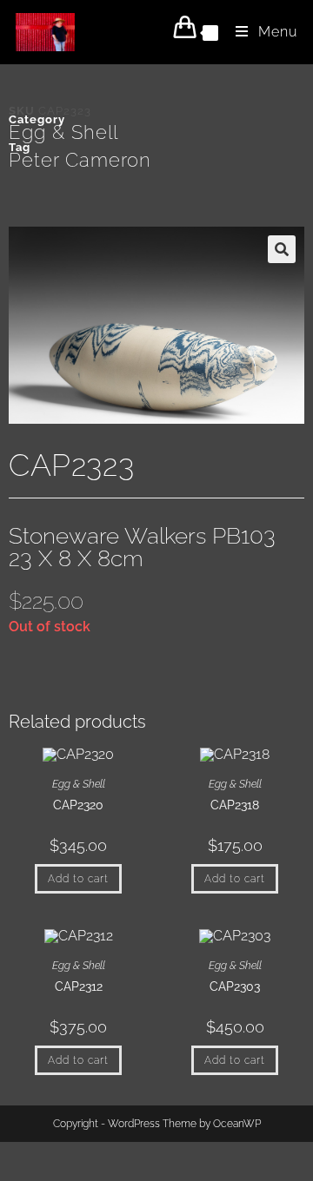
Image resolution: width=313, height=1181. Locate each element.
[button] (282, 249)
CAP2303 (235, 986)
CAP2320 (78, 805)
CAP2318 (234, 805)
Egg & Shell (63, 132)
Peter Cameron (80, 159)
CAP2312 (79, 986)
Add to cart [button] (78, 879)
